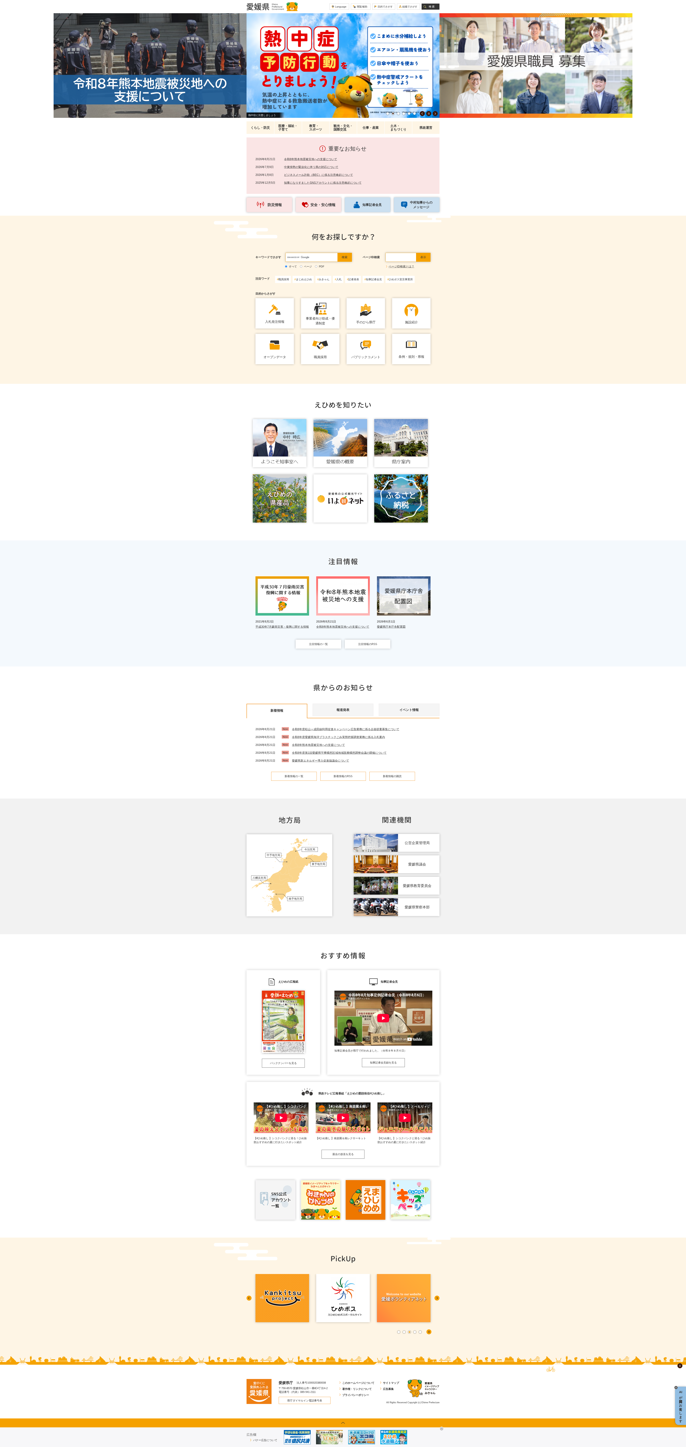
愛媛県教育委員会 (417, 886)
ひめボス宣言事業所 (401, 279)
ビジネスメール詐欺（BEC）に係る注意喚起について (318, 174)
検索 (432, 6)
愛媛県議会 (417, 864)
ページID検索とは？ (401, 266)
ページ (308, 266)
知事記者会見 (374, 279)
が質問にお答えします (680, 1405)
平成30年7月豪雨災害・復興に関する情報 (282, 626)
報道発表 (343, 710)
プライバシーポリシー (355, 1394)
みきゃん (324, 279)
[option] (150, 65)
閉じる (441, 1429)
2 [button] (393, 113)
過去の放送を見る (343, 1154)
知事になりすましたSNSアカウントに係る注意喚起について (323, 182)
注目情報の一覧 (318, 644)
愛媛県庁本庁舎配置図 (391, 626)
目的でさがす (385, 6)
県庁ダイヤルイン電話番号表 (304, 1400)
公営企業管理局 (417, 843)
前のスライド (422, 113)
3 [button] (398, 113)
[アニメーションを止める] (679, 1365)
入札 (339, 279)
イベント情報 (409, 710)
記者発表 (353, 279)
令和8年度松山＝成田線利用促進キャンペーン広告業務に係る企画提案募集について (345, 729)
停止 (428, 113)
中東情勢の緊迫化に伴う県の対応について (311, 167)
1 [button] (387, 113)
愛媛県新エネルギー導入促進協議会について (320, 760)
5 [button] (409, 113)
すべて (293, 266)
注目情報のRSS (367, 644)
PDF (321, 266)
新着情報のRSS (343, 776)
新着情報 (276, 710)
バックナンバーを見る (283, 1063)
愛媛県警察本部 (417, 907)
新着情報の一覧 (294, 776)
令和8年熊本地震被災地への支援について (310, 159)
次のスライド (435, 113)
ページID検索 (371, 257)
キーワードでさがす (268, 257)
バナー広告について (265, 1440)
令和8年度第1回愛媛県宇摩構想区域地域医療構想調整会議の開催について (339, 752)
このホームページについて (358, 1382)
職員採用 (283, 279)
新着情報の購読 (392, 776)
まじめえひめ (304, 279)
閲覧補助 (362, 6)
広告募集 (388, 1388)
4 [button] (403, 113)
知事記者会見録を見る (383, 1062)
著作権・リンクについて (357, 1388)
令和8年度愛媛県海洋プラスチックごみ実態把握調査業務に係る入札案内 (338, 737)
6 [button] (414, 113)
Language (340, 6)
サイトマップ (391, 1382)
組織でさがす (409, 6)
